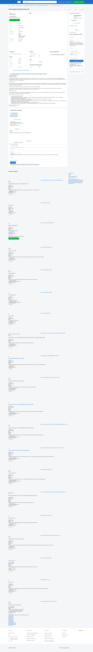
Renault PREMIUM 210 (13, 225)
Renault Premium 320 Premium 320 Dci (16, 380)
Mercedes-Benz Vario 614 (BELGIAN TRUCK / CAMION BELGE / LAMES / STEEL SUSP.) (26, 337)
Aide (9, 634)
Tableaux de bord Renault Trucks (76, 181)
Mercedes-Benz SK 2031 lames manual (16, 538)
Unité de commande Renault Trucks (74, 180)
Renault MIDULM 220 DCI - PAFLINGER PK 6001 (18, 183)
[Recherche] (24, 2)
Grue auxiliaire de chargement (16, 53)
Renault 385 (10, 205)
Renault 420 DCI (11, 560)
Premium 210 (20, 25)
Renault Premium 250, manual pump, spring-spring (18, 450)
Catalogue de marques (30, 640)
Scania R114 (11, 315)
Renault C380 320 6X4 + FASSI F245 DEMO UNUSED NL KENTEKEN (22, 495)
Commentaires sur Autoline (31, 638)
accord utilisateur (37, 164)
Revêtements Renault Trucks (73, 182)
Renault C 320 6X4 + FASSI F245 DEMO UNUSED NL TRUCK (21, 404)
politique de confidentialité (26, 164)
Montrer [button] (18, 125)
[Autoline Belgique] (12, 2)
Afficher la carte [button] (29, 140)
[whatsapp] (10, 127)
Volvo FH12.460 (11, 518)
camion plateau (21, 27)
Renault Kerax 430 (12, 250)
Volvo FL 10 (10, 582)
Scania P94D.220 (11, 472)
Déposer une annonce (14, 238)
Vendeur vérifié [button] (74, 20)
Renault (19, 23)
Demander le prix (13, 16)
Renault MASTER (12, 294)
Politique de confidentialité (30, 634)
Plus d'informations (72, 32)
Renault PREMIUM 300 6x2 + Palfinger (16, 358)
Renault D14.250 (11, 273)
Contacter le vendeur (14, 20)
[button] (61, 9)
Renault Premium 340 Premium (14, 604)
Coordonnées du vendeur (13, 636)
